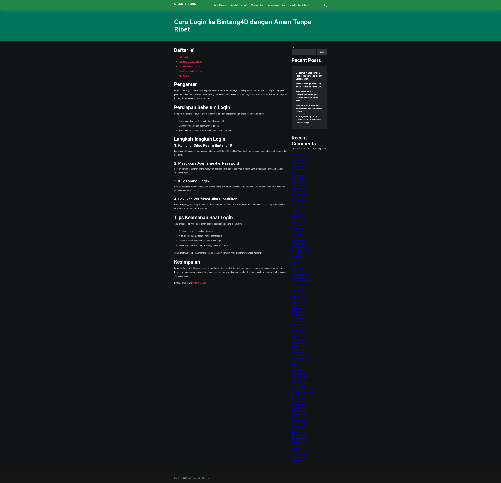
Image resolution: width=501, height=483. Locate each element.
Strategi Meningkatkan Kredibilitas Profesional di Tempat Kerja (308, 119)
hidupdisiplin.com (300, 265)
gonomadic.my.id (299, 439)
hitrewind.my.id (298, 460)
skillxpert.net (297, 213)
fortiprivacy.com (299, 240)
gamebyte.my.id (299, 429)
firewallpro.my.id (299, 426)
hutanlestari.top (299, 374)
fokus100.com (298, 237)
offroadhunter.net (299, 169)
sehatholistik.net (299, 203)
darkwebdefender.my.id (302, 392)
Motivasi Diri (257, 5)
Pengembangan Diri (276, 5)
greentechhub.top (299, 361)
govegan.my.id (298, 442)
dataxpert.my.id (298, 398)
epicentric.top (298, 318)
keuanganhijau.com (300, 284)
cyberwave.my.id (299, 389)
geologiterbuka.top (300, 343)
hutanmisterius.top (300, 377)
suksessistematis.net (301, 222)
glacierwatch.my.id (300, 436)
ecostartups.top (299, 309)
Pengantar (183, 57)
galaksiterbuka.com (300, 247)
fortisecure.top (298, 340)
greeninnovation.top (300, 358)
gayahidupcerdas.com (301, 253)
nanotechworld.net (300, 163)
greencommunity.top (301, 355)
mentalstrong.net (299, 154)
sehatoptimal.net (299, 206)
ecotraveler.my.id (299, 420)
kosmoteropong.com (301, 287)
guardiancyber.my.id (300, 448)
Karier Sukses (219, 5)
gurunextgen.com (299, 259)
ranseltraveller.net (300, 197)
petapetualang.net (300, 176)
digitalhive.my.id (299, 408)
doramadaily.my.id (300, 414)
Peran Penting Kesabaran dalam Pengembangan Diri (308, 85)
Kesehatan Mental (238, 5)
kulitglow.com (298, 290)
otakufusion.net (299, 172)
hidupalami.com (299, 262)
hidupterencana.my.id (301, 457)
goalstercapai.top (299, 352)
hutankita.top (297, 371)
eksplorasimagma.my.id (302, 423)
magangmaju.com (299, 296)
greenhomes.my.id (300, 445)
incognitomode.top (300, 383)
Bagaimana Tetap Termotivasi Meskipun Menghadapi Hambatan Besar (307, 96)
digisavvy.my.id (298, 405)
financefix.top (298, 336)
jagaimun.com (298, 271)
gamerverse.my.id (300, 432)
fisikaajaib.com (298, 234)
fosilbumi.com (298, 244)
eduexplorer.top (299, 312)
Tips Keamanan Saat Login (191, 71)
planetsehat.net (299, 182)
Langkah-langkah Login (189, 66)
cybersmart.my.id (299, 386)
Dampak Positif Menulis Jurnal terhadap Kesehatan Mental (309, 108)
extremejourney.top (300, 330)
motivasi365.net (299, 157)
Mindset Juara (185, 3)
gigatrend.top (298, 349)
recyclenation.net (299, 200)
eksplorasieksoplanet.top (303, 315)
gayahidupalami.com (301, 250)
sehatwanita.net (299, 209)
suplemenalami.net (300, 225)
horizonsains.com (300, 268)
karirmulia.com (298, 278)
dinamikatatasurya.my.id (302, 411)
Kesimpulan (184, 76)
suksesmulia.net (299, 219)
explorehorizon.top (300, 327)
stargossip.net (298, 216)
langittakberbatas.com (302, 293)
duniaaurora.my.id (299, 417)
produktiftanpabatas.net (302, 191)
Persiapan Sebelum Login (190, 61)
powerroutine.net (299, 188)
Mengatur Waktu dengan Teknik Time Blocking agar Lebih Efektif (309, 76)
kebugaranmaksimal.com (303, 281)
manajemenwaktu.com (302, 305)
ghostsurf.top (298, 346)
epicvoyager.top (299, 324)
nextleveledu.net (299, 166)
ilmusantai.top (298, 380)
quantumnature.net (300, 194)
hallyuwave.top (298, 364)
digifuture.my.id (298, 402)
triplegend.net (298, 228)
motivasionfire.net (300, 160)
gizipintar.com (298, 256)
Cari (293, 47)
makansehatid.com (300, 302)
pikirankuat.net (298, 179)
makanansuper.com (300, 299)
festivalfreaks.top (300, 333)
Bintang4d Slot (199, 283)
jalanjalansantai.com (300, 275)
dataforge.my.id (299, 395)
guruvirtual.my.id (299, 451)
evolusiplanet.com (300, 231)
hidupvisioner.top (299, 367)
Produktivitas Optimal (299, 5)
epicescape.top (299, 321)
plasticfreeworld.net (301, 185)
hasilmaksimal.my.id (301, 454)
